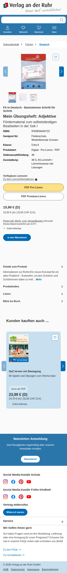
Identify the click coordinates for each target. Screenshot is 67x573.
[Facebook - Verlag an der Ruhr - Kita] (13, 497)
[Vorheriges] (5, 71)
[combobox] (29, 20)
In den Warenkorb (17, 237)
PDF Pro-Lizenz (33, 187)
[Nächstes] (61, 71)
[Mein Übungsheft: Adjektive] (33, 71)
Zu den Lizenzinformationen (18, 179)
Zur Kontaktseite (12, 555)
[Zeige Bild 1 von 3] (28, 86)
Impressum (33, 569)
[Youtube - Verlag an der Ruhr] (28, 482)
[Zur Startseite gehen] (33, 8)
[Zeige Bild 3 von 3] (39, 86)
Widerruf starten (15, 512)
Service (8, 521)
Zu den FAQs (10, 549)
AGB (5, 569)
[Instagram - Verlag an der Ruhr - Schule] (5, 482)
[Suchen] (61, 20)
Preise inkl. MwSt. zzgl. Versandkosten (23, 221)
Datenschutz (18, 569)
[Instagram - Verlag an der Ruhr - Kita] (5, 497)
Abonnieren (30, 459)
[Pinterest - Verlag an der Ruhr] (21, 482)
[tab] (33, 273)
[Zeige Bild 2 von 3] (33, 86)
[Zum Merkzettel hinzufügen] (56, 57)
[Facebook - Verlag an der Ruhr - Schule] (13, 482)
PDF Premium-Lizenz (33, 196)
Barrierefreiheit (50, 569)
